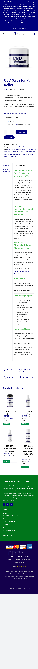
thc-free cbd (22, 154)
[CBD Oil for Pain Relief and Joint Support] (10, 430)
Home (13, 147)
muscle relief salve (13, 154)
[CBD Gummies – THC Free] (10, 395)
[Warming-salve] (19, 57)
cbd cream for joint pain (26, 149)
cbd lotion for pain (26, 151)
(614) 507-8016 (21, 566)
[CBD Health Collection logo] (18, 32)
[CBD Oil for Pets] (28, 395)
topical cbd (30, 154)
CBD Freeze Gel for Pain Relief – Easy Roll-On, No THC (28, 451)
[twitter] (7, 504)
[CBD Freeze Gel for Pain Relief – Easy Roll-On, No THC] (28, 430)
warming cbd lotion (10, 156)
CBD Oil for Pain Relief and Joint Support (10, 448)
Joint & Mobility (20, 147)
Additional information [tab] (6, 170)
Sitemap (19, 583)
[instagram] (11, 504)
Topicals (28, 147)
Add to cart (21, 132)
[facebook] (4, 504)
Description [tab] (6, 165)
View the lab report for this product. (15, 113)
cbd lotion (17, 151)
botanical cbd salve (13, 149)
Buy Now (9, 137)
